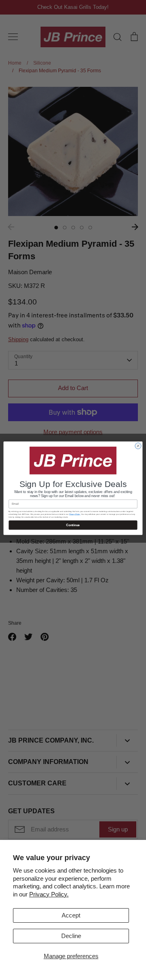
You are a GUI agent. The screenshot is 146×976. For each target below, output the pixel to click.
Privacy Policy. (49, 894)
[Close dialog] (138, 446)
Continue (72, 525)
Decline (71, 935)
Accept (71, 915)
